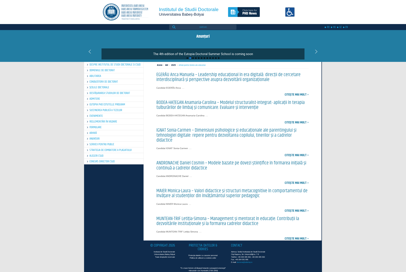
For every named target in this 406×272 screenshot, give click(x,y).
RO (328, 27)
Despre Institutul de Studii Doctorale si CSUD (115, 64)
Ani (166, 65)
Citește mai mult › (297, 94)
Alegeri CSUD (96, 155)
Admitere (94, 99)
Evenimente (96, 116)
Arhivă (93, 133)
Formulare (95, 127)
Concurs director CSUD (102, 161)
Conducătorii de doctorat (103, 81)
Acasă (159, 65)
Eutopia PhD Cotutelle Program (107, 104)
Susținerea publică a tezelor (105, 110)
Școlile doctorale (99, 87)
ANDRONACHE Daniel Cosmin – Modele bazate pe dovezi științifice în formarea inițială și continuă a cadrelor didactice (231, 165)
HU (334, 27)
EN (346, 27)
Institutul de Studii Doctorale (189, 9)
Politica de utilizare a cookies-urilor (203, 258)
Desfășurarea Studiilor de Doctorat (109, 93)
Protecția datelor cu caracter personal (202, 255)
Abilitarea (95, 76)
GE (340, 27)
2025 (173, 65)
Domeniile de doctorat (102, 70)
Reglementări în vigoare (103, 121)
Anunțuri (94, 138)
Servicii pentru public (101, 144)
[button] (203, 51)
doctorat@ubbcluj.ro (244, 262)
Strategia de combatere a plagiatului (110, 150)
